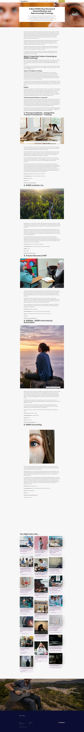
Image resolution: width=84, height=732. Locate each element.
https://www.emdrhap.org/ (32, 318)
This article (29, 67)
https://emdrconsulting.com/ (32, 495)
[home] (23, 1)
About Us (38, 1)
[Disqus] (42, 513)
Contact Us (46, 1)
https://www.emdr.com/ (31, 253)
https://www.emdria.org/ (31, 422)
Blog (57, 1)
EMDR (56, 109)
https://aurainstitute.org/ (31, 182)
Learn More (62, 1)
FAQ (42, 1)
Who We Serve (52, 1)
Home (20, 722)
